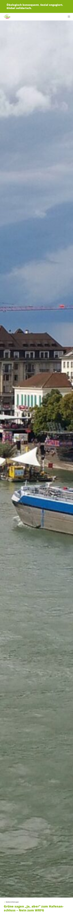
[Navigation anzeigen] (69, 16)
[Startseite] (7, 16)
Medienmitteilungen (12, 902)
